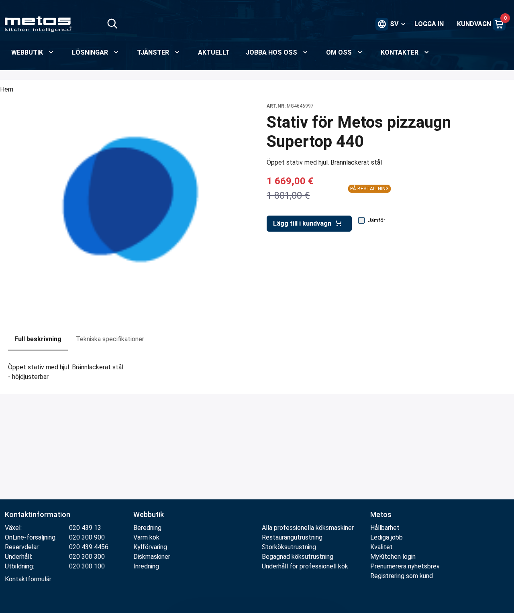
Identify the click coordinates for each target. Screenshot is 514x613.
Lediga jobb (386, 537)
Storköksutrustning (289, 547)
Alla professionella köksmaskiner (308, 528)
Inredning (146, 566)
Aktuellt (214, 52)
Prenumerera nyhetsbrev (405, 566)
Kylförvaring (150, 547)
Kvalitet (381, 547)
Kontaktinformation (37, 514)
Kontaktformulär (28, 579)
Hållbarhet (385, 528)
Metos (381, 514)
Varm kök (146, 537)
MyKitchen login (393, 556)
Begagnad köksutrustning (297, 556)
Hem (6, 89)
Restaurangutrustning (292, 537)
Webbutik (148, 514)
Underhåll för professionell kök (305, 566)
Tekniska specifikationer (110, 339)
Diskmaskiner (151, 556)
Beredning (147, 528)
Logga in (429, 24)
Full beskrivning (37, 339)
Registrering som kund (401, 576)
